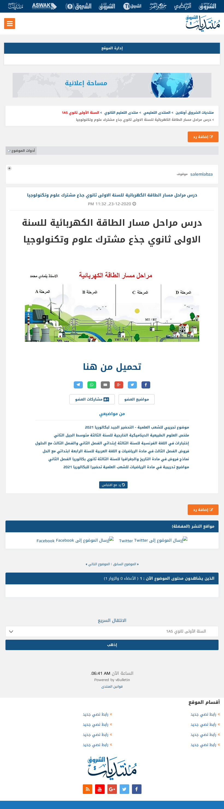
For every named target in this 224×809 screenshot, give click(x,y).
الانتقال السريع (112, 620)
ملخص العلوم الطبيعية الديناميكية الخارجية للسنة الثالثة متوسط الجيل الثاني (121, 435)
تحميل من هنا (112, 367)
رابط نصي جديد (203, 714)
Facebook (46, 541)
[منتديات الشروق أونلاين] (203, 30)
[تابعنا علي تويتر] (124, 789)
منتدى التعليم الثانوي (121, 113)
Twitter (126, 541)
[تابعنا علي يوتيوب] (100, 789)
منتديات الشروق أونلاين (195, 113)
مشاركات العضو (89, 399)
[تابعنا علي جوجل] (112, 789)
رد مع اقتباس (112, 485)
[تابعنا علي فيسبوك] (137, 789)
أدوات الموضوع (23, 151)
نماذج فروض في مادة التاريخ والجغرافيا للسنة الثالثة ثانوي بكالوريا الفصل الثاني (118, 459)
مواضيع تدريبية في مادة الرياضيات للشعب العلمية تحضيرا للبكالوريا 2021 (126, 467)
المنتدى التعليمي (156, 113)
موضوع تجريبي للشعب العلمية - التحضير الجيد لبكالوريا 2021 (137, 427)
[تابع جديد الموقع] (87, 789)
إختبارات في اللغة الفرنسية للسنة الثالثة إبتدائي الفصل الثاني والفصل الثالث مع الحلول (112, 443)
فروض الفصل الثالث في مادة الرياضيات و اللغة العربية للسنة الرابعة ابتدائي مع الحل (116, 451)
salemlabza (201, 174)
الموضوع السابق (124, 564)
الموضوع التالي (99, 564)
